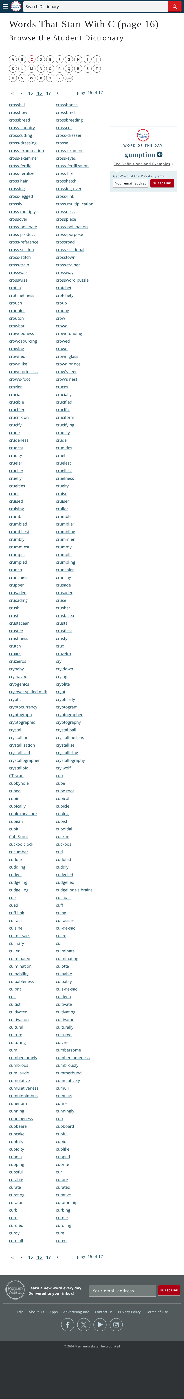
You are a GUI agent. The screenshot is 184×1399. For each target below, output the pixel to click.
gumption (140, 154)
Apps (54, 1312)
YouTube (100, 1325)
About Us (37, 1312)
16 (39, 93)
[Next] (57, 93)
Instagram (116, 1325)
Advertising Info (77, 1312)
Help (20, 1312)
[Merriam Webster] (143, 135)
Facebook (67, 1325)
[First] (12, 93)
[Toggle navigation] (5, 6)
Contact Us (104, 1312)
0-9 (69, 78)
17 (48, 93)
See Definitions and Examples (142, 163)
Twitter (83, 1325)
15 (30, 93)
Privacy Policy (130, 1312)
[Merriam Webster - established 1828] (16, 6)
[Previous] (21, 93)
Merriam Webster (15, 1289)
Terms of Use (157, 1312)
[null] (159, 154)
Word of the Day (143, 145)
